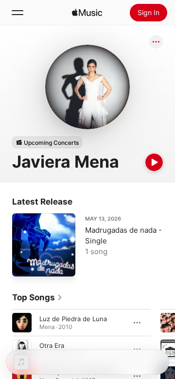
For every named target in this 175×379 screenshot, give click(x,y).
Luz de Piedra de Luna (73, 319)
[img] (87, 12)
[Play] (154, 162)
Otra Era (51, 345)
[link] (37, 297)
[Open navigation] (17, 12)
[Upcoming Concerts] (47, 142)
